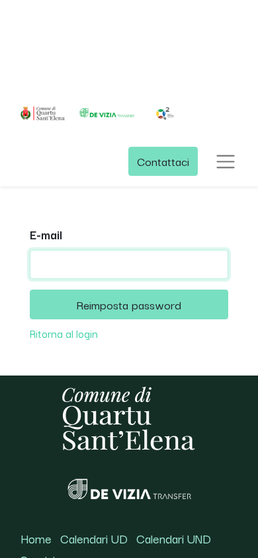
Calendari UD (94, 538)
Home (36, 538)
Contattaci (163, 161)
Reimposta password (129, 304)
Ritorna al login (64, 333)
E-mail (46, 234)
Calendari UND (173, 538)
